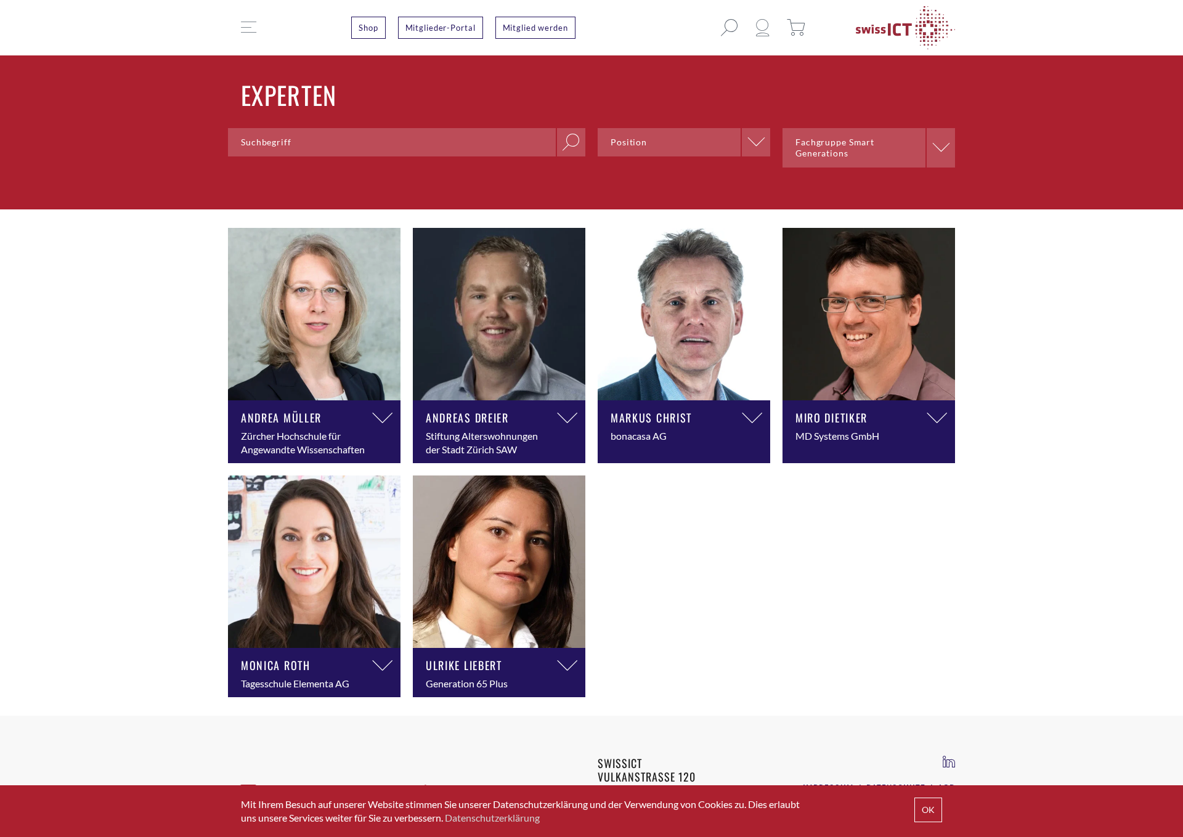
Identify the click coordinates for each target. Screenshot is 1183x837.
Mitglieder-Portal (440, 28)
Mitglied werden (535, 28)
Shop (368, 28)
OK (928, 809)
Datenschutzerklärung (492, 817)
